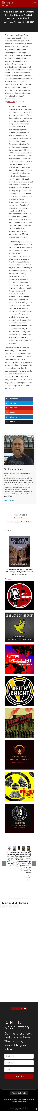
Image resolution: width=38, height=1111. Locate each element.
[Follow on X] (13, 1008)
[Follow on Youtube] (25, 1008)
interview (11, 102)
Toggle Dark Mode (19, 1093)
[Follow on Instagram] (17, 1008)
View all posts (9, 500)
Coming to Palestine (20, 518)
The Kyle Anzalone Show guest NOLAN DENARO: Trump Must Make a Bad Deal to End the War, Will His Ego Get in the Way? (19, 975)
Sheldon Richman (13, 22)
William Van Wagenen (20, 574)
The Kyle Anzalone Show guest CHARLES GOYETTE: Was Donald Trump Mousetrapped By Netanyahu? (19, 947)
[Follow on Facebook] (21, 1008)
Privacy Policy (22, 1101)
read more (19, 931)
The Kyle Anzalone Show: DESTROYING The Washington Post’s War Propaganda (19, 921)
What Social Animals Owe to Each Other (20, 522)
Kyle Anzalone (15, 928)
